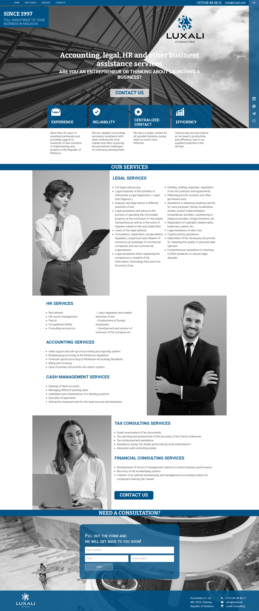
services (46, 3)
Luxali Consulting (235, 606)
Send (99, 567)
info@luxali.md (235, 2)
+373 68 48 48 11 (208, 3)
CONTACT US (129, 93)
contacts (61, 3)
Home (17, 3)
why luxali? (30, 3)
